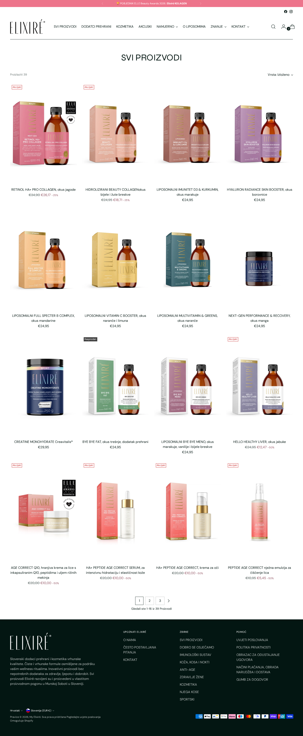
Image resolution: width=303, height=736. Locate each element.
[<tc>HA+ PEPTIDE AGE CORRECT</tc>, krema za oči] (187, 512)
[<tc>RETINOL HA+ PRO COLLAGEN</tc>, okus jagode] (43, 133)
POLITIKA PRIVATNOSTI (253, 647)
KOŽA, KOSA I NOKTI (194, 662)
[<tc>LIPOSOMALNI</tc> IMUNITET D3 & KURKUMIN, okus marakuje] (187, 133)
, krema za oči (187, 568)
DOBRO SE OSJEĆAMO (197, 647)
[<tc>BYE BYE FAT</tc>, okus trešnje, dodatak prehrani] (115, 386)
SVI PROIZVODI (191, 640)
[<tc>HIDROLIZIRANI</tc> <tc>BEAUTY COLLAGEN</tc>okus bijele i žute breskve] (115, 133)
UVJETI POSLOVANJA (252, 640)
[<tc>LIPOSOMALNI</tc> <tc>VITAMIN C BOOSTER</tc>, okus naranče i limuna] (115, 259)
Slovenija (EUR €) (41, 710)
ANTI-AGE (187, 669)
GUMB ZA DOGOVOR (252, 679)
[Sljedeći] (200, 3)
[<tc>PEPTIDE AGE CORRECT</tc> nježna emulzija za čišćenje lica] (259, 512)
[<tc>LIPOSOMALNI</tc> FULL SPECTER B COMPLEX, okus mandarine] (43, 259)
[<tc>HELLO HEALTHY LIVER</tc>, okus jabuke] (259, 386)
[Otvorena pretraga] (273, 26)
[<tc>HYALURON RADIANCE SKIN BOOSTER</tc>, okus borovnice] (259, 133)
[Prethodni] (102, 3)
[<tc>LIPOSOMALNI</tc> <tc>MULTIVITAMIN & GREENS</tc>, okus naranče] (187, 259)
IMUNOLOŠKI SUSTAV (195, 655)
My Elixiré (35, 717)
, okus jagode (43, 189)
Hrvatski (15, 710)
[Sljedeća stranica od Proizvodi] (168, 601)
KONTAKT (130, 660)
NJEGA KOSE (189, 692)
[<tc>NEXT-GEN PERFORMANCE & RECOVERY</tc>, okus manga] (259, 259)
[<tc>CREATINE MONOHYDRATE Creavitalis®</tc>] (43, 386)
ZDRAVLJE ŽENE (192, 677)
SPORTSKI (187, 699)
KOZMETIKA (188, 684)
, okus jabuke (259, 442)
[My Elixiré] (27, 26)
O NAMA (129, 640)
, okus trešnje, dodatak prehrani (115, 442)
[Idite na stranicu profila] (282, 26)
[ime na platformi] (286, 11)
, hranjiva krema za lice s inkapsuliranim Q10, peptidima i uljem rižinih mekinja (43, 573)
